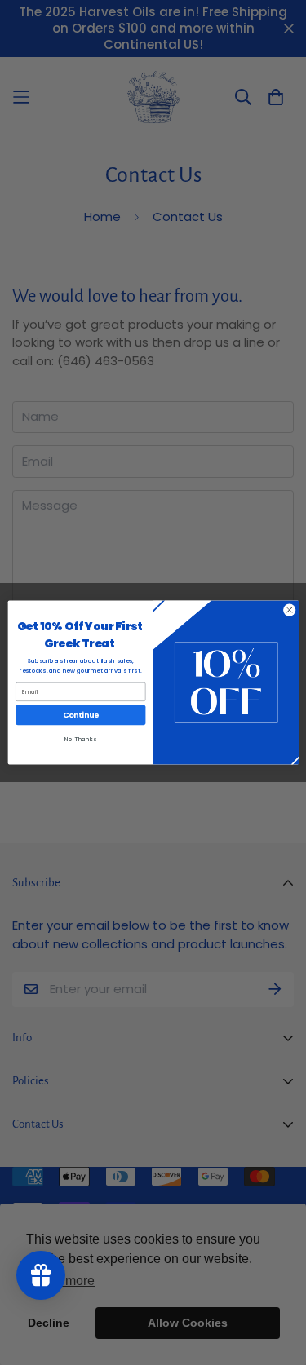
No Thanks (80, 739)
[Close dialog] (288, 609)
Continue (80, 714)
